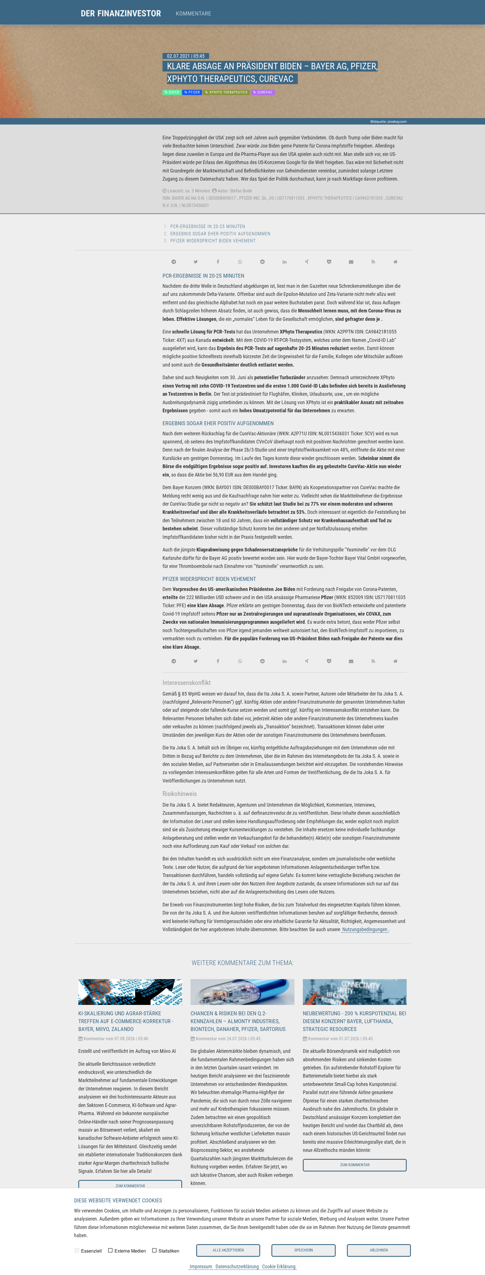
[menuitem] (126, 13)
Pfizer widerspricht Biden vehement (213, 240)
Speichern (303, 1250)
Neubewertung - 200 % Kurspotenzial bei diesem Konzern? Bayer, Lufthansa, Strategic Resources (354, 1021)
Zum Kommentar (130, 1186)
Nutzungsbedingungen (364, 929)
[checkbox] (77, 1250)
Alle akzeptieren (228, 1250)
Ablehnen (379, 1250)
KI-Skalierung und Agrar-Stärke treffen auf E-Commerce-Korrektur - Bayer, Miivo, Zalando (125, 1021)
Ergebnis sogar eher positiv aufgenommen (220, 233)
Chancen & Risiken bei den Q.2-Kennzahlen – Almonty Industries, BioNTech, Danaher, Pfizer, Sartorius (238, 1021)
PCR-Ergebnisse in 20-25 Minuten (207, 226)
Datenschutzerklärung (237, 1266)
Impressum (201, 1266)
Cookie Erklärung (279, 1266)
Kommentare (193, 13)
